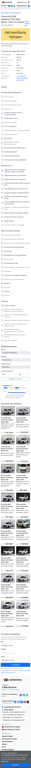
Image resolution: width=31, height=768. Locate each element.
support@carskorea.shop (12, 707)
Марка (3, 349)
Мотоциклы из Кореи (9, 739)
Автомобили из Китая (12, 729)
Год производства (7, 371)
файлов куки (4, 761)
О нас (4, 747)
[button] (2, 43)
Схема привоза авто (27, 23)
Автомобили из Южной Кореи (11, 13)
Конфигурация (5, 364)
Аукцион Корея (7, 736)
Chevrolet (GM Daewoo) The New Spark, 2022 (22, 78)
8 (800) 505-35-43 (22, 2)
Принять (15, 765)
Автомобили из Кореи (12, 727)
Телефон (3, 649)
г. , (13, 712)
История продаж (8, 749)
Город (3, 656)
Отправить (15, 665)
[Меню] (28, 2)
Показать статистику (15, 379)
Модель (3, 357)
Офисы (4, 744)
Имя (2, 642)
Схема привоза (7, 741)
